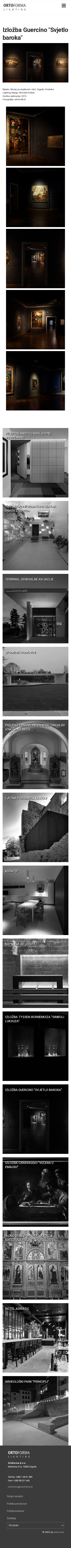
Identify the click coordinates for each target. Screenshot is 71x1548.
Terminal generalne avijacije (29, 579)
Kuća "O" (11, 871)
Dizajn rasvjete (15, 1496)
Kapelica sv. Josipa (20, 944)
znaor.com (59, 1532)
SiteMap (11, 1518)
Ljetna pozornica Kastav (26, 798)
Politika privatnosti (17, 1503)
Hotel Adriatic (17, 1308)
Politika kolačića (15, 1511)
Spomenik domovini (20, 652)
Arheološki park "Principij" (27, 1381)
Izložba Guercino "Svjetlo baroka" (33, 1090)
